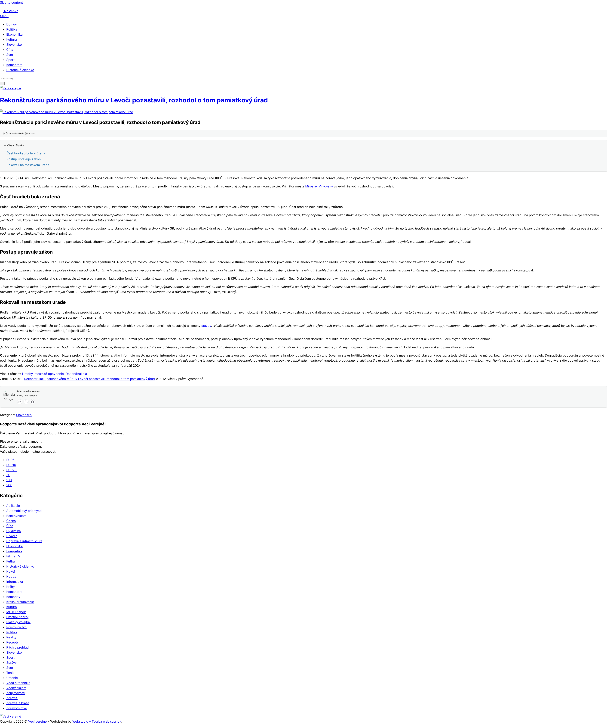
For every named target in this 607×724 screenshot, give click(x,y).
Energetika (14, 551)
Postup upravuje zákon (23, 159)
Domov (11, 24)
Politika (11, 29)
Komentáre (14, 65)
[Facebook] (32, 401)
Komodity (13, 597)
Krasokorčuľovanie (20, 602)
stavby (206, 326)
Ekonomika (14, 34)
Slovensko (14, 45)
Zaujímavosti (15, 693)
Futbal (10, 561)
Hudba (11, 576)
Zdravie (12, 698)
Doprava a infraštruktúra (24, 541)
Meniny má (38, 6)
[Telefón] (26, 401)
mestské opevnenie (49, 374)
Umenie (12, 678)
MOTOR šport (16, 612)
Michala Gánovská (28, 391)
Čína (9, 50)
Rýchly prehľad (17, 647)
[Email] (19, 401)
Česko (11, 521)
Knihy (10, 587)
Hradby (27, 374)
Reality (11, 637)
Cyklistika (13, 531)
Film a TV (13, 556)
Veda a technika (18, 683)
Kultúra (11, 39)
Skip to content (11, 2)
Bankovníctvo (16, 516)
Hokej (10, 571)
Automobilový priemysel (24, 511)
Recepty (12, 642)
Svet (9, 55)
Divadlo (11, 536)
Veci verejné (37, 721)
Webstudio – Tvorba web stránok (96, 721)
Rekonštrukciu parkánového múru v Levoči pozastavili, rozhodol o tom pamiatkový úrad (134, 100)
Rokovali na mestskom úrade (27, 165)
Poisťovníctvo (16, 627)
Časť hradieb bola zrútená (25, 153)
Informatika (14, 582)
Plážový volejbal (18, 622)
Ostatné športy (17, 617)
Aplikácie (13, 506)
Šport (10, 60)
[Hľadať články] (2, 83)
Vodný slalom (16, 688)
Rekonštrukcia (76, 374)
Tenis (10, 673)
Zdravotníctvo (16, 708)
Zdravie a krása (17, 703)
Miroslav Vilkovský (319, 186)
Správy (11, 663)
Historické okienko (20, 70)
